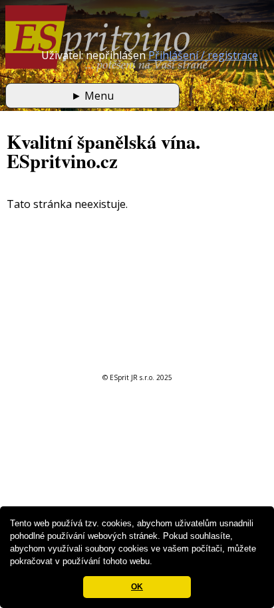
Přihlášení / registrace (203, 55)
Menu (92, 95)
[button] (156, 562)
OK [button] (137, 587)
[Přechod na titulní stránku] (106, 67)
